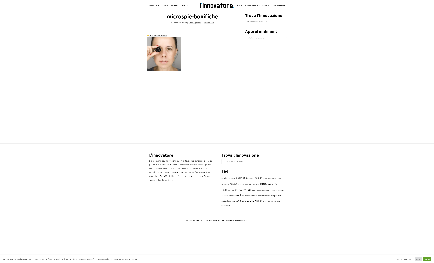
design (258, 177)
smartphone (274, 195)
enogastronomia (267, 178)
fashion (224, 184)
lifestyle (260, 190)
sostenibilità (226, 201)
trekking (269, 201)
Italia (246, 190)
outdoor (247, 195)
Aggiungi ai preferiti (158, 35)
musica (234, 195)
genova (233, 183)
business (241, 177)
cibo (248, 178)
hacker (250, 184)
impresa (256, 184)
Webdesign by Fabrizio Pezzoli (237, 220)
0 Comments (209, 22)
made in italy (268, 190)
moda (229, 195)
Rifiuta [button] (418, 259)
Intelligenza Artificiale (232, 190)
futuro (227, 184)
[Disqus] (192, 109)
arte (225, 178)
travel (263, 201)
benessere (231, 178)
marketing (280, 190)
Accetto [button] (427, 259)
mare (275, 190)
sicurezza (265, 195)
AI (222, 178)
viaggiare (224, 205)
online (240, 195)
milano (224, 195)
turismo (274, 201)
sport (234, 200)
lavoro (253, 190)
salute (258, 195)
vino (228, 205)
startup (241, 200)
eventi (279, 178)
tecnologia (254, 200)
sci (261, 195)
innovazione (268, 183)
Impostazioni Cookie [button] (405, 259)
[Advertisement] (20, 242)
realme (253, 195)
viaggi (278, 201)
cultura (252, 178)
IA (253, 184)
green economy (243, 184)
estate (274, 178)
